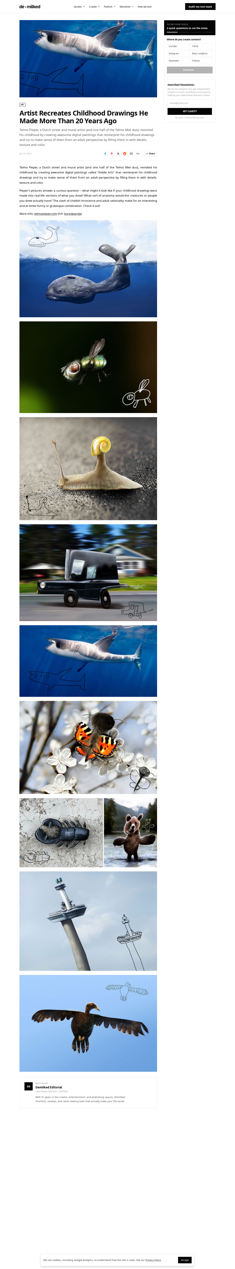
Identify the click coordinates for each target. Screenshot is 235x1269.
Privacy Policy (153, 1260)
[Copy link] (138, 153)
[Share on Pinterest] (111, 153)
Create (93, 6)
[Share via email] (131, 153)
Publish (108, 6)
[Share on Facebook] (105, 153)
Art (22, 104)
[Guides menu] (84, 6)
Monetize (125, 6)
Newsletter (174, 60)
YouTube (173, 46)
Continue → (189, 69)
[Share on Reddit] (124, 153)
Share (152, 153)
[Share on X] (118, 153)
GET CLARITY (190, 111)
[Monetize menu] (132, 6)
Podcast (196, 60)
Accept (185, 1260)
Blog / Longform (199, 53)
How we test (145, 6)
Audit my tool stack (200, 6)
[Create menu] (99, 6)
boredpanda (72, 214)
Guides (78, 6)
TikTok (195, 46)
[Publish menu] (115, 6)
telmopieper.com (45, 214)
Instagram (174, 53)
